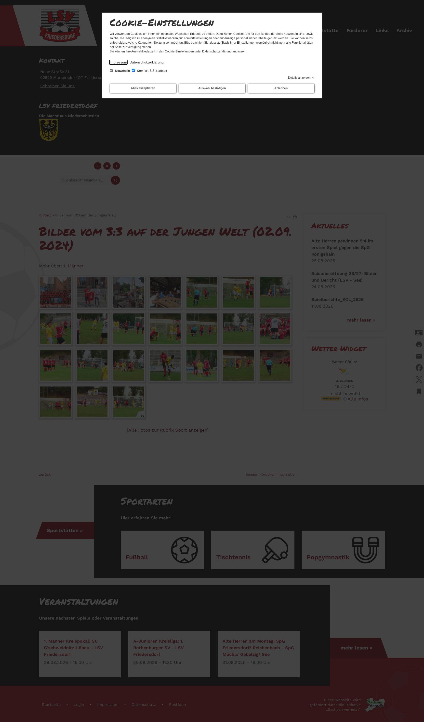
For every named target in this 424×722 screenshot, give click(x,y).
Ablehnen (281, 88)
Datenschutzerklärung (147, 62)
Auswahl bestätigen (212, 88)
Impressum (118, 62)
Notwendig (122, 71)
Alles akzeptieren (143, 88)
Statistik (161, 71)
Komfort (142, 71)
